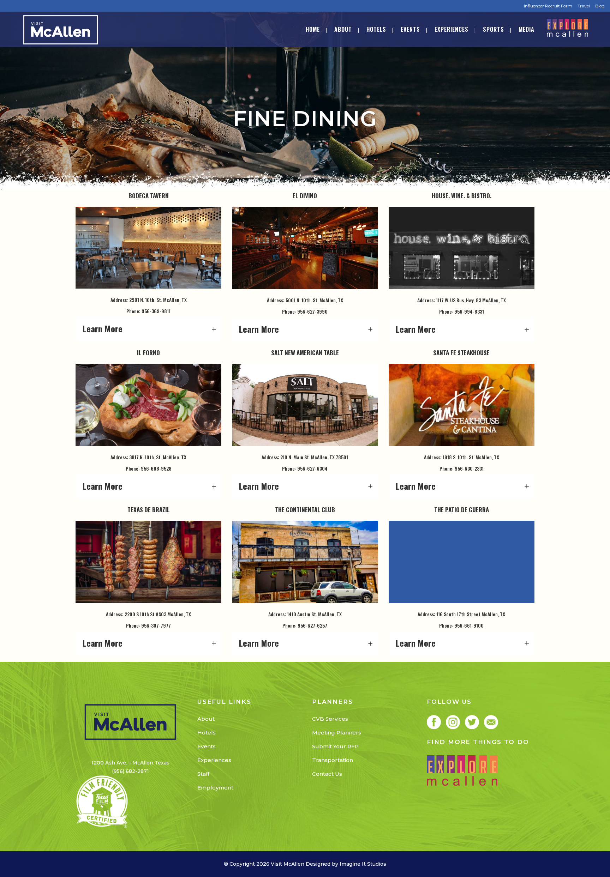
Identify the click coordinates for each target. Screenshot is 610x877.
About (206, 718)
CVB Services (330, 718)
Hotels (206, 732)
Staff (203, 773)
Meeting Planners (336, 732)
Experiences (214, 760)
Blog (600, 5)
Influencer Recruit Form (548, 5)
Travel (584, 5)
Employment (215, 787)
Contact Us (327, 773)
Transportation (332, 760)
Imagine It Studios (363, 864)
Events (206, 746)
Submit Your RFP (335, 746)
